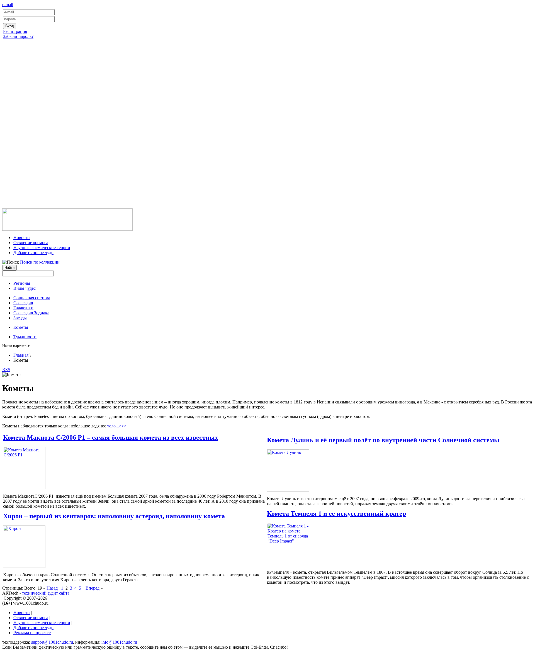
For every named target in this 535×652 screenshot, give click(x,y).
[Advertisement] (267, 129)
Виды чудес (24, 288)
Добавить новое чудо (33, 252)
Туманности (25, 336)
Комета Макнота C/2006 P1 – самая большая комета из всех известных (110, 437)
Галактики (23, 307)
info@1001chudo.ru (119, 642)
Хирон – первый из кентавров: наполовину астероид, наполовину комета (114, 516)
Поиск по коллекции (40, 262)
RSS (6, 369)
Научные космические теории (41, 247)
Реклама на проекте (32, 632)
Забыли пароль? (18, 36)
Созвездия (23, 302)
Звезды (20, 317)
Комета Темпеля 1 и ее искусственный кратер (336, 513)
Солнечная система (31, 297)
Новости (21, 237)
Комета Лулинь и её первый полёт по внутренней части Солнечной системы (383, 440)
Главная (20, 355)
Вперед (92, 588)
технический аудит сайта (45, 593)
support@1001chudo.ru (52, 642)
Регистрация (15, 31)
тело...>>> (117, 426)
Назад (52, 588)
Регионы (21, 283)
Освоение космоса (30, 242)
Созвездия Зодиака (31, 312)
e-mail (7, 4)
